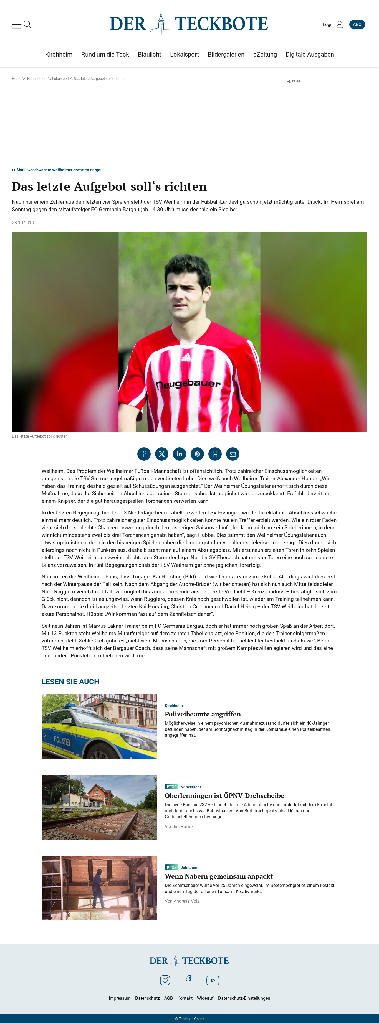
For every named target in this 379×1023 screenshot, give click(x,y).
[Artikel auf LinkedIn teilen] (179, 454)
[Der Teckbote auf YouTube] (212, 980)
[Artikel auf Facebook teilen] (144, 454)
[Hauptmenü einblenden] (18, 24)
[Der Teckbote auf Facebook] (188, 980)
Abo (357, 24)
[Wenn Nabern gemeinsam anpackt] (99, 887)
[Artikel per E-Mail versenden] (232, 454)
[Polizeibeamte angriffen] (99, 726)
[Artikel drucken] (215, 454)
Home (16, 78)
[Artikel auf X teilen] (161, 454)
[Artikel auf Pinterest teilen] (197, 454)
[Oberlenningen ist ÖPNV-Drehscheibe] (99, 807)
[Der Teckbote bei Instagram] (165, 980)
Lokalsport (60, 78)
